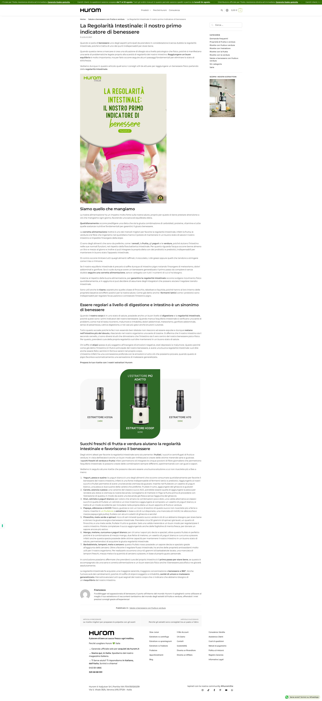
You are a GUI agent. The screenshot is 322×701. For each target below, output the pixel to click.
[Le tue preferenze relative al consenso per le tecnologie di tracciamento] (2, 525)
